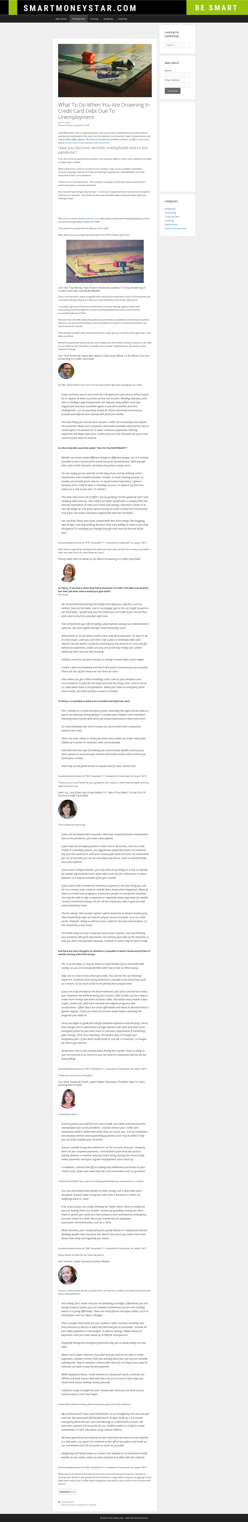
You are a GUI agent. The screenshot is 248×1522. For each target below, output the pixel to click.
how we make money (75, 142)
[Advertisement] (100, 31)
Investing (94, 18)
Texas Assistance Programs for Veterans (78, 1505)
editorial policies (101, 142)
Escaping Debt (78, 18)
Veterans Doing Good (175, 228)
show (72, 1492)
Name (168, 70)
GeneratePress (141, 1518)
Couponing (122, 18)
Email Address (172, 79)
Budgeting (108, 18)
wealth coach (93, 218)
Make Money (61, 18)
